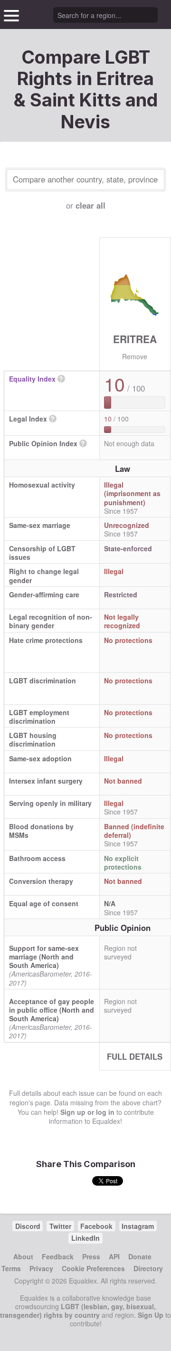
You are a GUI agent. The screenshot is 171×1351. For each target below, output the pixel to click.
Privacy (41, 1268)
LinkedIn (85, 1238)
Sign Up (150, 1315)
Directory (148, 1268)
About (23, 1256)
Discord (27, 1226)
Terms (11, 1268)
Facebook (96, 1226)
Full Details (134, 1056)
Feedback (58, 1256)
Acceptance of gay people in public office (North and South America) (51, 1009)
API (114, 1256)
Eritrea (135, 339)
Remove (134, 356)
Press (91, 1256)
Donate (140, 1256)
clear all (90, 205)
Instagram (138, 1226)
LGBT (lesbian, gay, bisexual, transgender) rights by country (78, 1311)
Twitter (60, 1226)
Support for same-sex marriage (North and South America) (44, 956)
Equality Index (32, 378)
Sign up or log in (87, 1112)
